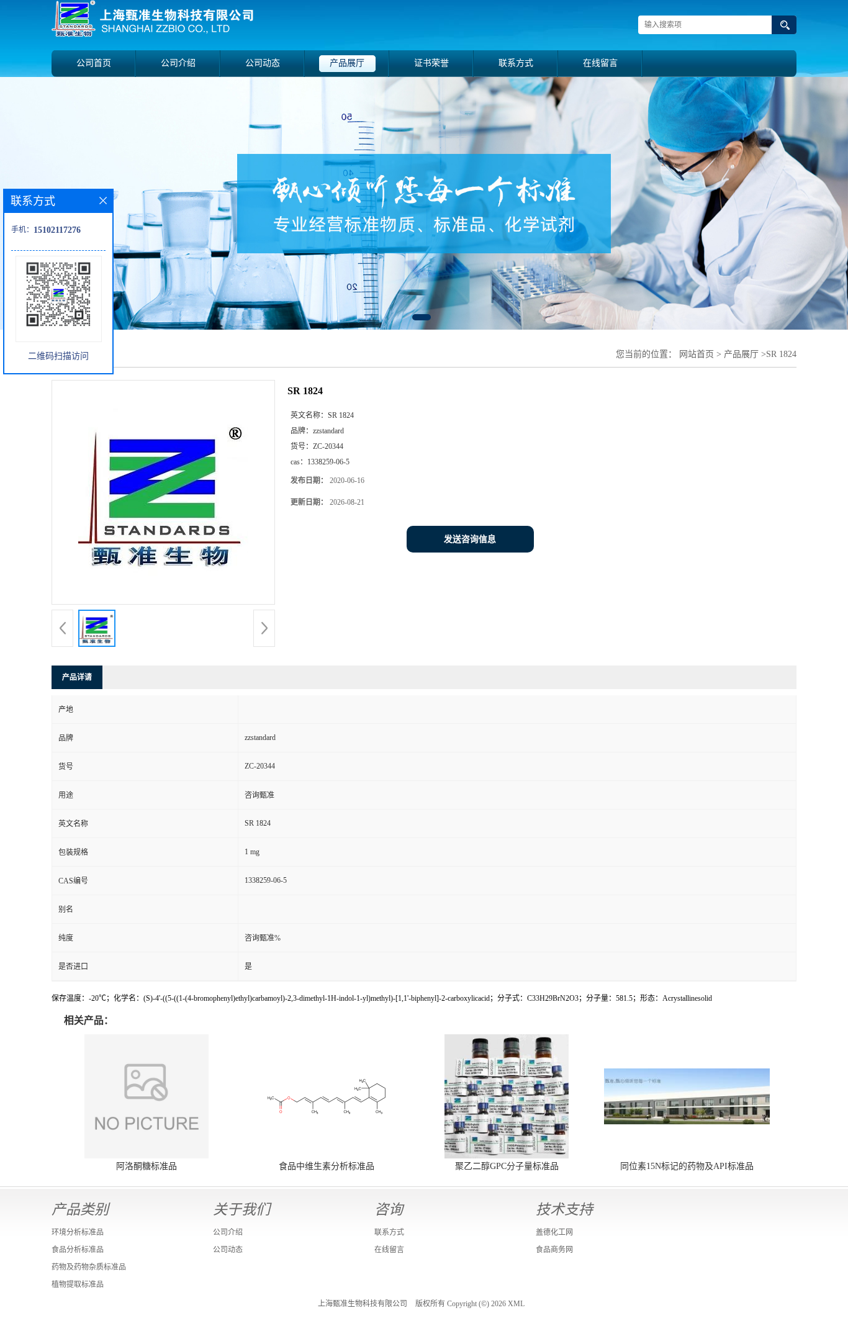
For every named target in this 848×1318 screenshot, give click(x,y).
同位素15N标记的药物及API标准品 (687, 1166)
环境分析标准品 (78, 1232)
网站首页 (696, 354)
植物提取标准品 (78, 1284)
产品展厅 (347, 63)
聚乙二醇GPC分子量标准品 (507, 1166)
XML (516, 1303)
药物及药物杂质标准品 (89, 1267)
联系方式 (515, 63)
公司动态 (262, 63)
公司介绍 (178, 63)
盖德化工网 (554, 1232)
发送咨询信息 (470, 539)
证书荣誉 (431, 63)
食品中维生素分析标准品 (326, 1166)
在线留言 (600, 63)
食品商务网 (554, 1249)
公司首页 (93, 63)
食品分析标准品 (78, 1249)
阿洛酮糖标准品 (146, 1166)
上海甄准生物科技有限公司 (362, 1303)
